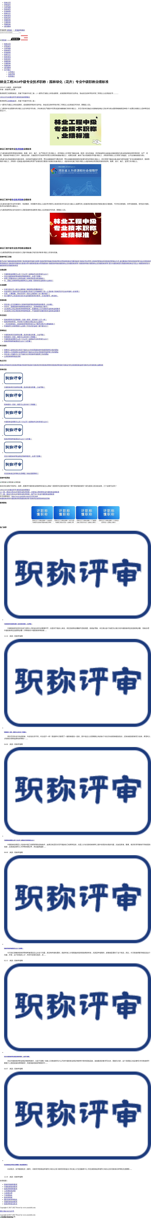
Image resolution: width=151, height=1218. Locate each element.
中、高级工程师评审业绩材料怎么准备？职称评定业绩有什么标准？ (28, 280)
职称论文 (7, 13)
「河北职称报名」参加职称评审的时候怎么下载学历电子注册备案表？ (29, 324)
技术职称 (19, 149)
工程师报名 (8, 1195)
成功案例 (7, 26)
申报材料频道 (19, 30)
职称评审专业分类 (139, 261)
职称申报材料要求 (10, 1184)
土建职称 (100, 365)
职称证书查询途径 (72, 261)
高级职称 (7, 24)
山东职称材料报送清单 (12, 356)
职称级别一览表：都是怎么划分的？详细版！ (20, 337)
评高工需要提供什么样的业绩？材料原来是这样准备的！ (24, 278)
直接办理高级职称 (41, 263)
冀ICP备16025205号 (7, 1211)
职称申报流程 (28, 365)
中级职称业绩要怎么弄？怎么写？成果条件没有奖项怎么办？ (26, 274)
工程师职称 (11, 101)
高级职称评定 (13, 265)
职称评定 (33, 498)
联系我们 (11, 76)
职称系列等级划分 (15, 263)
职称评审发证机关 (10, 1204)
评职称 (9, 30)
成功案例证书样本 (126, 261)
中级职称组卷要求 (10, 1186)
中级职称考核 (83, 263)
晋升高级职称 (123, 263)
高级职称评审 (103, 263)
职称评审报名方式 (112, 261)
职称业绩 (79, 365)
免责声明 (11, 74)
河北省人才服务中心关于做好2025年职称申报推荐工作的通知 (26, 354)
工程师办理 (8, 1193)
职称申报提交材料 (32, 261)
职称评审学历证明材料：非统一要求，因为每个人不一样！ (25, 319)
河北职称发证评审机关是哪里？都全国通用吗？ (16, 1164)
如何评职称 (8, 1197)
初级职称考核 (53, 263)
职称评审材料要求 (10, 1189)
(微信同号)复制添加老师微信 (15, 97)
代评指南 (7, 7)
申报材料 (7, 11)
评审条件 (7, 5)
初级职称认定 (63, 263)
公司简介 (11, 72)
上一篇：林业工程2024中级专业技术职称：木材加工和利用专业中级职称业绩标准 (29, 492)
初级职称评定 (143, 263)
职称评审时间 (48, 365)
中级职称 (7, 22)
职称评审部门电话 (19, 261)
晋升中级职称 (113, 263)
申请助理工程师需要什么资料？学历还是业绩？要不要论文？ (26, 326)
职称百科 (7, 18)
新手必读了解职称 (6, 261)
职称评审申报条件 (46, 261)
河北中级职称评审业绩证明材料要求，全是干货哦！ (23, 276)
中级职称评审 (15, 498)
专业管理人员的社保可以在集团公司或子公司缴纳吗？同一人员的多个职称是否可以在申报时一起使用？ (42, 291)
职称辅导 (7, 9)
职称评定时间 (38, 365)
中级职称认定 (93, 263)
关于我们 (7, 70)
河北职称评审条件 (16, 365)
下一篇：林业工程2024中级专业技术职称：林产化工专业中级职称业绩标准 (27, 494)
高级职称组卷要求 (10, 1202)
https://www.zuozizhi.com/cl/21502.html (25, 496)
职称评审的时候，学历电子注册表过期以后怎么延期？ (24, 322)
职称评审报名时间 (99, 261)
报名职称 (46, 498)
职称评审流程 (58, 365)
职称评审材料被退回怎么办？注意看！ (18, 341)
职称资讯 (7, 15)
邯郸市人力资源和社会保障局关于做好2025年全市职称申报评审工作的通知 (31, 352)
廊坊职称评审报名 (10, 1199)
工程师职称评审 (10, 1191)
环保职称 (93, 365)
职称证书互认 (133, 263)
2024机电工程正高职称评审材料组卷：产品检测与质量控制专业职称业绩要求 (32, 311)
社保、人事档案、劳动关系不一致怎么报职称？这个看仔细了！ (27, 293)
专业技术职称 (17, 200)
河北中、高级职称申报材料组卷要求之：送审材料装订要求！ (26, 306)
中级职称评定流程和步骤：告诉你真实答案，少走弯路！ (24, 335)
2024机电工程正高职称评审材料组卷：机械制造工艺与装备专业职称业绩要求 (32, 309)
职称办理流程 (5, 365)
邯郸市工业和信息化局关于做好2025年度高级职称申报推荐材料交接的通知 (31, 350)
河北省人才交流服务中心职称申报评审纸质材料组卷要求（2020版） (28, 304)
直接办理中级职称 (28, 263)
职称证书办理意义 (86, 261)
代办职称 (73, 365)
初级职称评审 (73, 263)
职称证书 (66, 365)
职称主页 (7, 2)
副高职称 (40, 498)
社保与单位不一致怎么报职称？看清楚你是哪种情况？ (24, 289)
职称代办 (86, 365)
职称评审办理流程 (59, 261)
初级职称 (7, 20)
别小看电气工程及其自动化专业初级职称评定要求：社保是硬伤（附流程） (31, 296)
